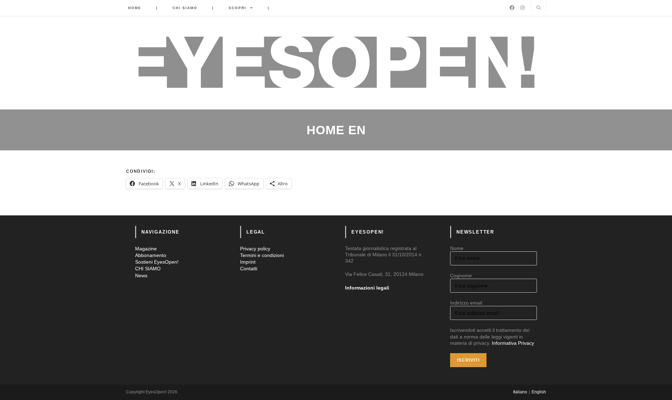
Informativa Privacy (513, 343)
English (539, 392)
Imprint (247, 262)
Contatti (248, 268)
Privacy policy (255, 248)
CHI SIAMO (148, 268)
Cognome (461, 275)
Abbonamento (150, 255)
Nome (456, 248)
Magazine (146, 248)
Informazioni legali (367, 288)
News (141, 275)
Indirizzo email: (466, 303)
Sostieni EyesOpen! (156, 262)
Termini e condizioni (262, 255)
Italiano (520, 392)
